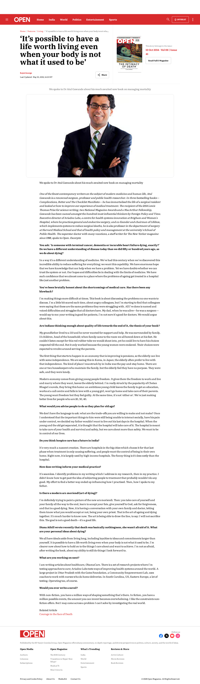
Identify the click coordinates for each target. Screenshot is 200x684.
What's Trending (90, 649)
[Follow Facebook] (161, 636)
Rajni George (26, 72)
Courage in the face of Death (55, 614)
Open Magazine (58, 649)
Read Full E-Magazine (158, 60)
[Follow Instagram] (178, 636)
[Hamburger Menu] (7, 19)
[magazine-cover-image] (129, 54)
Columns (24, 658)
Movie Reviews (117, 658)
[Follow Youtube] (172, 636)
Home (40, 19)
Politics (76, 19)
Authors (24, 654)
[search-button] (168, 19)
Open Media (26, 649)
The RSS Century (57, 654)
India (52, 19)
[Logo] (21, 19)
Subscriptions (26, 662)
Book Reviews (117, 662)
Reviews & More (120, 649)
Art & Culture (117, 654)
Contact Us (75, 678)
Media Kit (62, 678)
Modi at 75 (54, 665)
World (64, 19)
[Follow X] (166, 636)
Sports (113, 19)
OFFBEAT (181, 19)
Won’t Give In (56, 669)
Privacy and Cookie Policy (31, 678)
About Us (50, 678)
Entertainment (95, 19)
